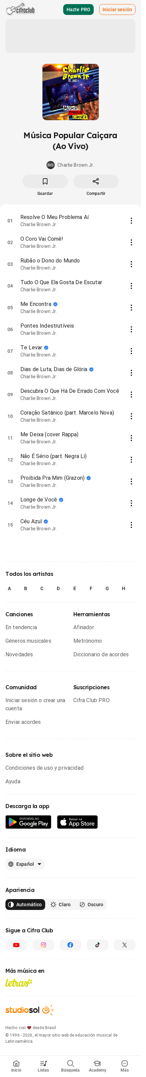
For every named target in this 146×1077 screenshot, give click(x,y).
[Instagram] (43, 944)
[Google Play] (28, 822)
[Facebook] (70, 944)
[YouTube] (16, 944)
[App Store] (77, 822)
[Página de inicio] (20, 9)
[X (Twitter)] (124, 944)
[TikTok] (97, 944)
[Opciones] (131, 220)
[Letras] (18, 983)
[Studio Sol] (29, 1010)
